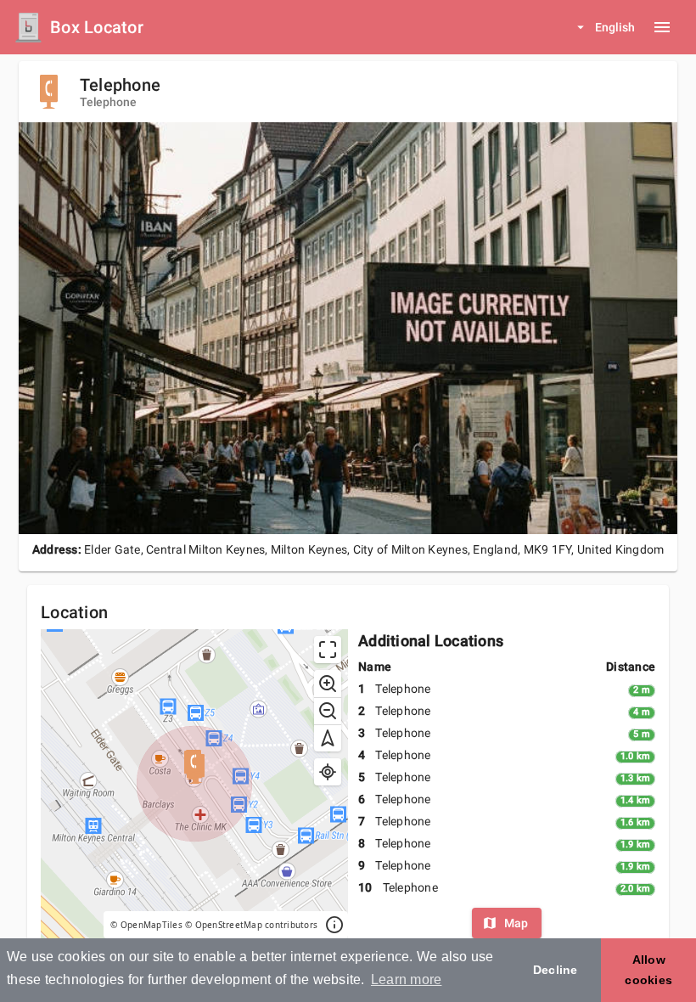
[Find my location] (327, 771)
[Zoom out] (327, 710)
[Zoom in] (327, 683)
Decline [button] (555, 970)
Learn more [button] (406, 979)
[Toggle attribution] (334, 924)
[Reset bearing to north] (327, 738)
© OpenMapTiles (146, 925)
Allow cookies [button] (648, 970)
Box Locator (96, 27)
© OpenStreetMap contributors (251, 925)
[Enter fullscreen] (327, 649)
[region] (194, 783)
